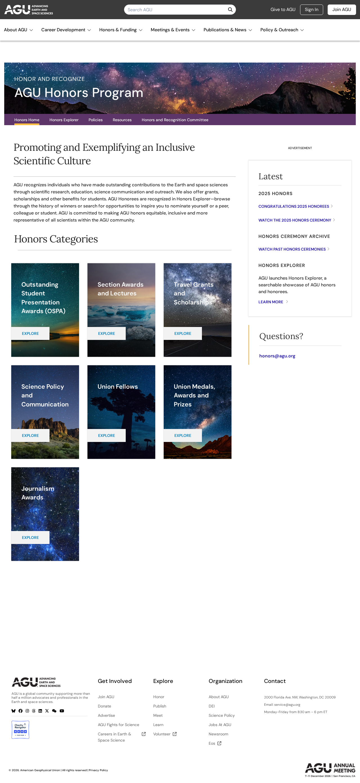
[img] (230, 9)
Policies (96, 119)
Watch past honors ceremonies (292, 249)
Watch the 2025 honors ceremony (294, 220)
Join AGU (341, 9)
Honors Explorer (64, 119)
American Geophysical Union (40, 770)
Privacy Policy (98, 770)
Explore (30, 333)
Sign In (311, 9)
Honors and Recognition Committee (175, 119)
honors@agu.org (277, 356)
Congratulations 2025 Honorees (293, 206)
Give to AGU (283, 9)
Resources (122, 119)
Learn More (270, 301)
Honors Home (26, 119)
